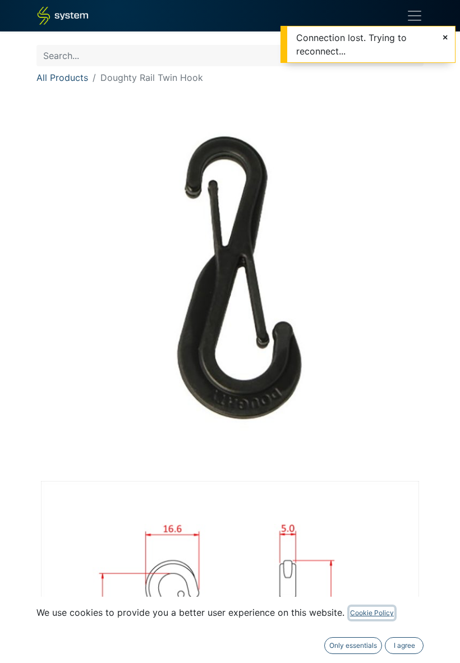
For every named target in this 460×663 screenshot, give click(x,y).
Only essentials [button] (353, 645)
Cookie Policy (372, 612)
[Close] (445, 37)
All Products (62, 77)
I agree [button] (404, 645)
